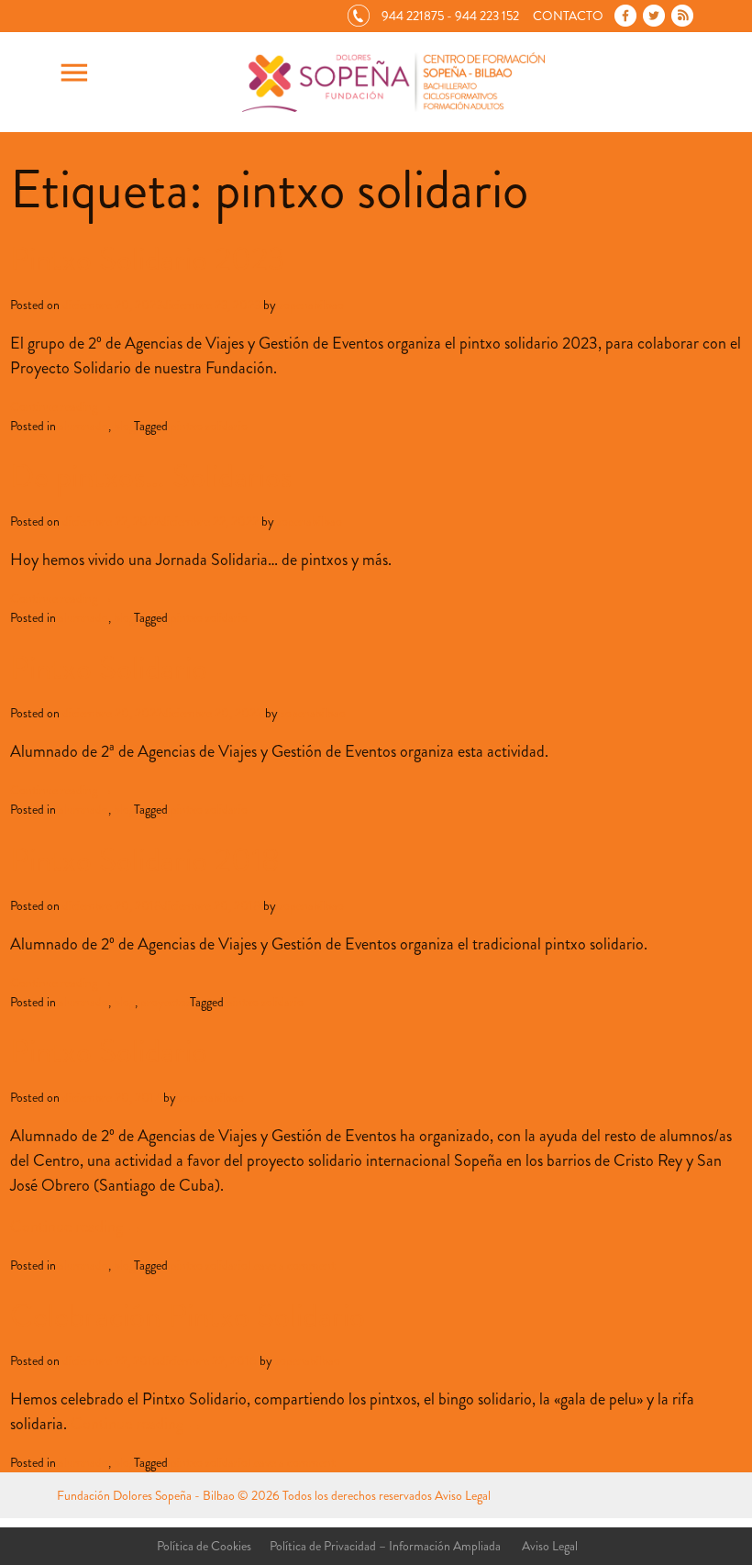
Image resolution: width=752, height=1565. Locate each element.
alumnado (83, 425)
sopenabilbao (311, 304)
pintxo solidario (209, 425)
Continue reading (61, 406)
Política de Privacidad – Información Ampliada (385, 1546)
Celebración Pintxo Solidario (187, 1315)
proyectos (165, 1002)
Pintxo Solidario (108, 668)
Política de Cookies (204, 1546)
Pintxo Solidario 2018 (145, 859)
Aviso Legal (463, 1495)
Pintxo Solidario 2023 (147, 259)
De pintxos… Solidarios (151, 476)
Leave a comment (292, 1265)
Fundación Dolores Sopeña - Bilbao (146, 1495)
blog (124, 425)
